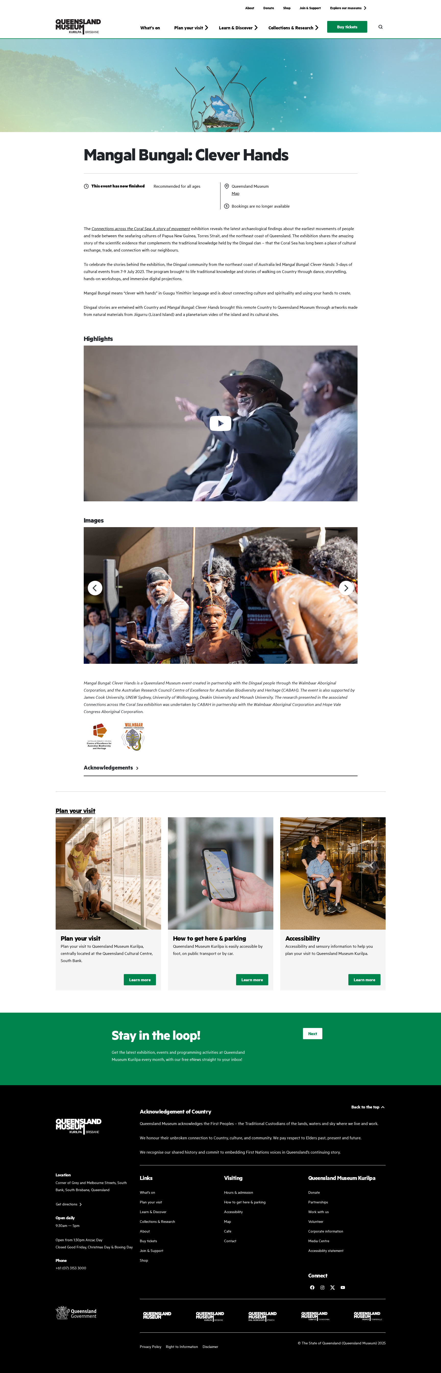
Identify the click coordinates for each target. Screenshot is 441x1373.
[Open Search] (380, 27)
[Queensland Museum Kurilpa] (78, 26)
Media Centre (318, 1240)
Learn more (140, 980)
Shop (286, 7)
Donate (268, 7)
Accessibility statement (326, 1250)
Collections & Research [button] (290, 28)
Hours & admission (238, 1192)
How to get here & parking (245, 1201)
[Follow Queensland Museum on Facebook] (312, 1287)
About (249, 7)
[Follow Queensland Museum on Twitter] (332, 1287)
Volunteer (315, 1221)
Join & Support (310, 7)
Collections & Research (157, 1221)
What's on (150, 28)
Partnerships (318, 1201)
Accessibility (333, 903)
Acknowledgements (108, 767)
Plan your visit (75, 810)
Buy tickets (347, 27)
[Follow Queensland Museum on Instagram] (322, 1287)
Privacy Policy (150, 1346)
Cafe (227, 1230)
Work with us (318, 1211)
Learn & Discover (153, 1211)
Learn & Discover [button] (236, 28)
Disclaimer (210, 1346)
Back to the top (365, 1107)
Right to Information (182, 1346)
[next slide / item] (346, 588)
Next (312, 1033)
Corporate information (325, 1230)
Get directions (66, 1203)
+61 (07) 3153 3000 (71, 1267)
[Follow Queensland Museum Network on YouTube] (343, 1287)
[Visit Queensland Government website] (76, 1312)
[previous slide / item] (95, 588)
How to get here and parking (220, 903)
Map (235, 193)
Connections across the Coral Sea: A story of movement (141, 228)
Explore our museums (346, 7)
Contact (230, 1240)
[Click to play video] (221, 424)
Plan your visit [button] (188, 28)
